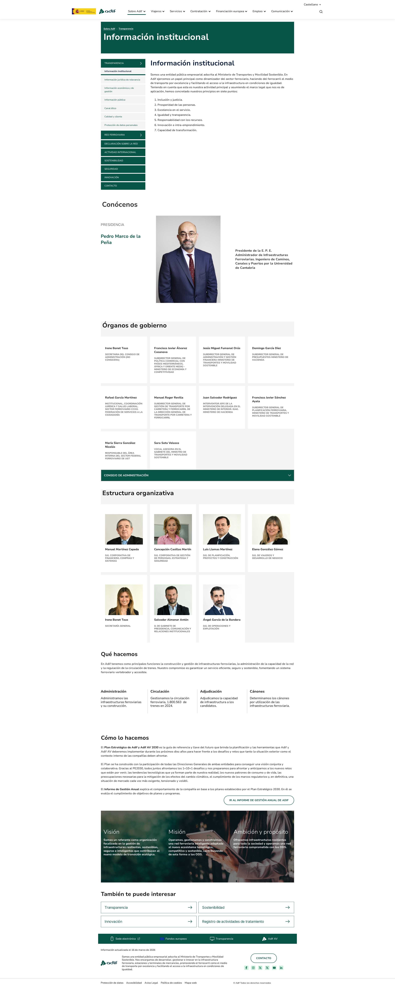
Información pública (114, 99)
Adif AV (273, 939)
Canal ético (110, 108)
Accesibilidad (134, 983)
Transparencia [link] (114, 63)
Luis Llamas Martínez (217, 549)
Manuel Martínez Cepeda (122, 549)
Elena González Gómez (267, 549)
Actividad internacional (120, 152)
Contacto (110, 185)
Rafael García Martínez (121, 397)
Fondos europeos (176, 939)
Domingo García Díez (266, 348)
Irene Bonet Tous (116, 348)
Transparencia (126, 28)
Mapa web (191, 983)
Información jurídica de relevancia (122, 79)
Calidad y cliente (113, 116)
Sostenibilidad (113, 160)
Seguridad (111, 168)
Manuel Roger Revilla (168, 397)
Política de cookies (171, 983)
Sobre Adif (109, 28)
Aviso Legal (151, 983)
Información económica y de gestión (119, 89)
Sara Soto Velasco (166, 443)
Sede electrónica (128, 939)
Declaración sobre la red (121, 143)
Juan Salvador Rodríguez (220, 397)
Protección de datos (112, 983)
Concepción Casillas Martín (172, 549)
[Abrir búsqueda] (321, 12)
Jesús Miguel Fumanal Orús (221, 348)
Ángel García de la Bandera (222, 620)
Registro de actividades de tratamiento (233, 921)
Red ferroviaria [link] (114, 134)
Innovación (111, 177)
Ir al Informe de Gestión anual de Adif (259, 800)
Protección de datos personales (120, 125)
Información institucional (117, 71)
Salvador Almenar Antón (171, 620)
